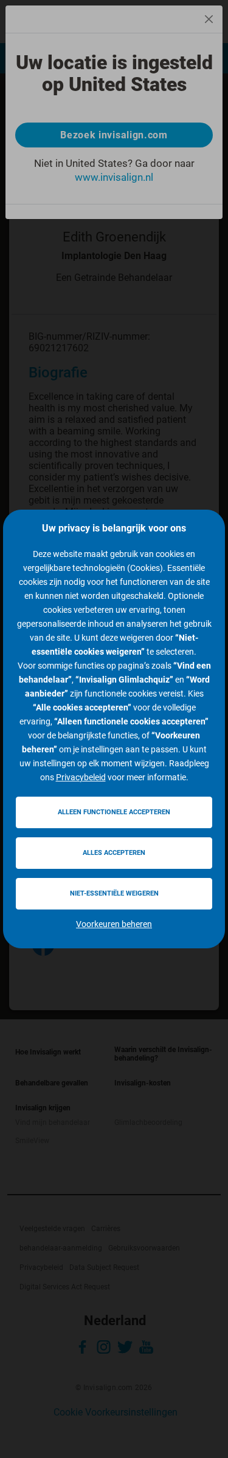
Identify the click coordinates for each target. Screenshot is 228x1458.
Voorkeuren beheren (114, 924)
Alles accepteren (114, 853)
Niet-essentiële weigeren (114, 893)
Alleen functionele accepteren (114, 812)
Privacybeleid (81, 777)
